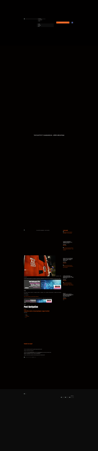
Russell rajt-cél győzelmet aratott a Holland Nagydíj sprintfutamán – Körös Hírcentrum (68, 259)
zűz (26, 317)
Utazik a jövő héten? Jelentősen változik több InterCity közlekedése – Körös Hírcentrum (68, 276)
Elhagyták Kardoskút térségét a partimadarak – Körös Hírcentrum (68, 242)
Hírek (39, 26)
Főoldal (39, 18)
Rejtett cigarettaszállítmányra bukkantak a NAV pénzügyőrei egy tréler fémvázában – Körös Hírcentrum (68, 295)
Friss (26, 314)
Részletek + (65, 245)
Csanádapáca (27, 316)
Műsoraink (40, 19)
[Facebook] (72, 22)
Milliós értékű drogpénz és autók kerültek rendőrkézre (31, 296)
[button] (45, 22)
